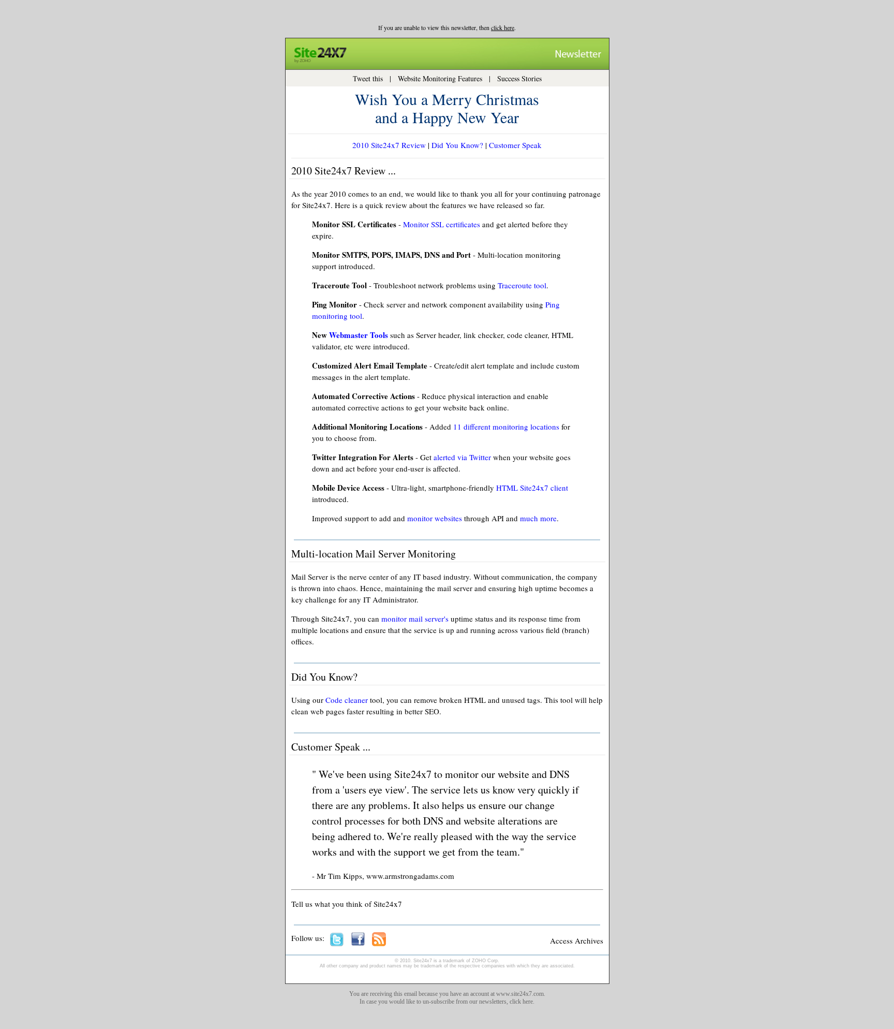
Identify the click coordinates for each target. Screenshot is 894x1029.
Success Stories (519, 78)
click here (502, 27)
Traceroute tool (522, 285)
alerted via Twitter (462, 457)
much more (538, 518)
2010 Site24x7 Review (389, 145)
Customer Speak (515, 145)
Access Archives (576, 940)
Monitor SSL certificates (441, 224)
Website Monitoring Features (440, 78)
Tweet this (368, 78)
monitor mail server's (415, 618)
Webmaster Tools (358, 335)
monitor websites (434, 518)
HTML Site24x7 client (532, 487)
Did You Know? (457, 145)
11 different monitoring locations (506, 426)
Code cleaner (346, 700)
